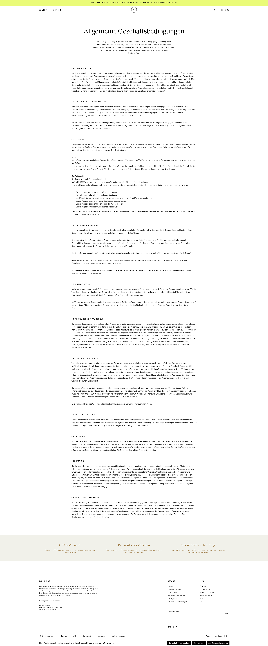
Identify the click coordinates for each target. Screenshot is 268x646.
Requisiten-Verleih (206, 595)
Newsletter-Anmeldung (174, 611)
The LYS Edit (204, 602)
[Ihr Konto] (214, 10)
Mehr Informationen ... (106, 643)
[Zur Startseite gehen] (134, 10)
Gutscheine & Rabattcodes (177, 595)
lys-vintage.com (162, 50)
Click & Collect (173, 592)
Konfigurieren (198, 643)
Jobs (201, 598)
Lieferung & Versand (174, 589)
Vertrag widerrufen (118, 636)
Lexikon (64, 636)
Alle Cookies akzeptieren (218, 643)
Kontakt (170, 586)
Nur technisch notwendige (179, 643)
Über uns (203, 586)
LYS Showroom (205, 589)
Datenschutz (87, 636)
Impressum (101, 636)
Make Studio (218, 636)
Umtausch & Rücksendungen (177, 602)
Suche (58, 10)
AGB (74, 636)
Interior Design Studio (207, 592)
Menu (44, 10)
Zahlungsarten (172, 598)
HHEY (226, 636)
